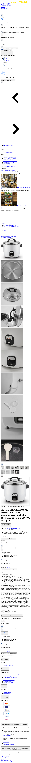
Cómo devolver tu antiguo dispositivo (9, 569)
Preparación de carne (8, 163)
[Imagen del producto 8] (7, 472)
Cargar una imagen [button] (7, 32)
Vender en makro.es (7, 692)
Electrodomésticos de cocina (9, 225)
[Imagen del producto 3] (12, 468)
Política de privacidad (5, 756)
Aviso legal (3, 757)
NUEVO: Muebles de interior (10, 161)
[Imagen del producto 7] (3, 472)
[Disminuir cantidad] (1, 548)
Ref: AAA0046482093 (5, 524)
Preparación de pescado (8, 162)
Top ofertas (12, 170)
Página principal (7, 223)
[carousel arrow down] (2, 475)
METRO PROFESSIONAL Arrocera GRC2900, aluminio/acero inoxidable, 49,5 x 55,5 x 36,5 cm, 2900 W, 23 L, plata (15, 515)
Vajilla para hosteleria (8, 159)
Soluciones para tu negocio (9, 157)
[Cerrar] (2, 82)
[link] (16, 65)
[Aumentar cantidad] (15, 548)
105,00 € (3, 540)
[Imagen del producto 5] (22, 468)
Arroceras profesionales (8, 227)
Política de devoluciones (8, 680)
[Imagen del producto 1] (3, 468)
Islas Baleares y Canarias (9, 166)
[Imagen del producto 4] (17, 468)
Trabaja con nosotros (8, 665)
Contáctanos (6, 742)
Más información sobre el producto (8, 538)
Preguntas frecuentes (8, 682)
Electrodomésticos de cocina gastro (11, 226)
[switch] (7, 55)
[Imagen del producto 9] (12, 472)
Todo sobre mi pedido (8, 676)
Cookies (2, 759)
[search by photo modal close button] (2, 25)
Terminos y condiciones (6, 760)
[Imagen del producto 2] (7, 468)
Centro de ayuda (7, 681)
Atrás (4, 230)
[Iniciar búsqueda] (2, 34)
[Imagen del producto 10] (17, 472)
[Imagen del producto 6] (26, 468)
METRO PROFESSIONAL (13, 528)
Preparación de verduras (8, 165)
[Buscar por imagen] (2, 19)
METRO (9, 567)
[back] (2, 15)
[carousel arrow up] (2, 464)
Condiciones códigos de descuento (11, 674)
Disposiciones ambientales (7, 761)
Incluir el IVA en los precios (7, 80)
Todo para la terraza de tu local (10, 158)
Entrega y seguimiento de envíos (10, 677)
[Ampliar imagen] (15, 491)
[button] (15, 233)
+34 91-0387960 (7, 735)
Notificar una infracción (8, 744)
